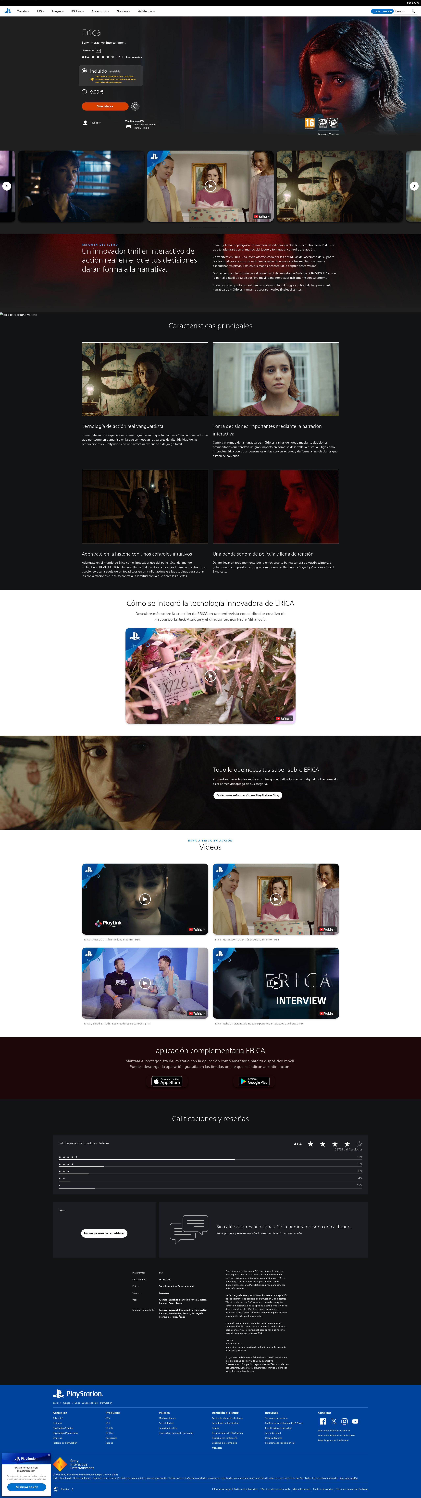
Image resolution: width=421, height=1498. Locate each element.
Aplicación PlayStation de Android (336, 1435)
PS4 (108, 1423)
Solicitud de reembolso (224, 1442)
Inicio (55, 1402)
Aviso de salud (273, 1432)
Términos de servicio (276, 1418)
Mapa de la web (301, 1489)
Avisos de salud (233, 1343)
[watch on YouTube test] (262, 216)
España (65, 1489)
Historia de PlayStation (65, 1442)
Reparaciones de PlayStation (227, 1432)
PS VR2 (109, 1428)
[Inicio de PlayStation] (8, 11)
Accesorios (99, 11)
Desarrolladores (273, 1437)
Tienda (22, 11)
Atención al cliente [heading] (225, 1413)
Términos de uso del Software (352, 1489)
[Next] (414, 186)
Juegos (56, 11)
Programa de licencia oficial (280, 1442)
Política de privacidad (246, 1489)
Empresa (57, 1437)
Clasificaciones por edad (278, 1428)
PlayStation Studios (63, 1428)
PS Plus (76, 11)
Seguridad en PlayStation (225, 1423)
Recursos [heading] (271, 1413)
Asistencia (145, 11)
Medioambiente (167, 1418)
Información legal (221, 1489)
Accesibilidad (166, 1423)
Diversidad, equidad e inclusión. (176, 1432)
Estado (215, 1428)
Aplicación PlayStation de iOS (334, 1430)
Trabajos (57, 1423)
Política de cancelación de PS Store (284, 1423)
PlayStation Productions (65, 1432)
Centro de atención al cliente (227, 1418)
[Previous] (6, 186)
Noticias (122, 11)
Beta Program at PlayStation (333, 1440)
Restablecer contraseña (224, 1437)
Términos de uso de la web (275, 1489)
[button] (210, 186)
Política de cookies (323, 1489)
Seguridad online (168, 1428)
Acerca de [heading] (60, 1413)
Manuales (217, 1447)
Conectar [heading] (324, 1413)
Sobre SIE (58, 1418)
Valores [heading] (164, 1413)
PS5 (39, 11)
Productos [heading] (113, 1413)
